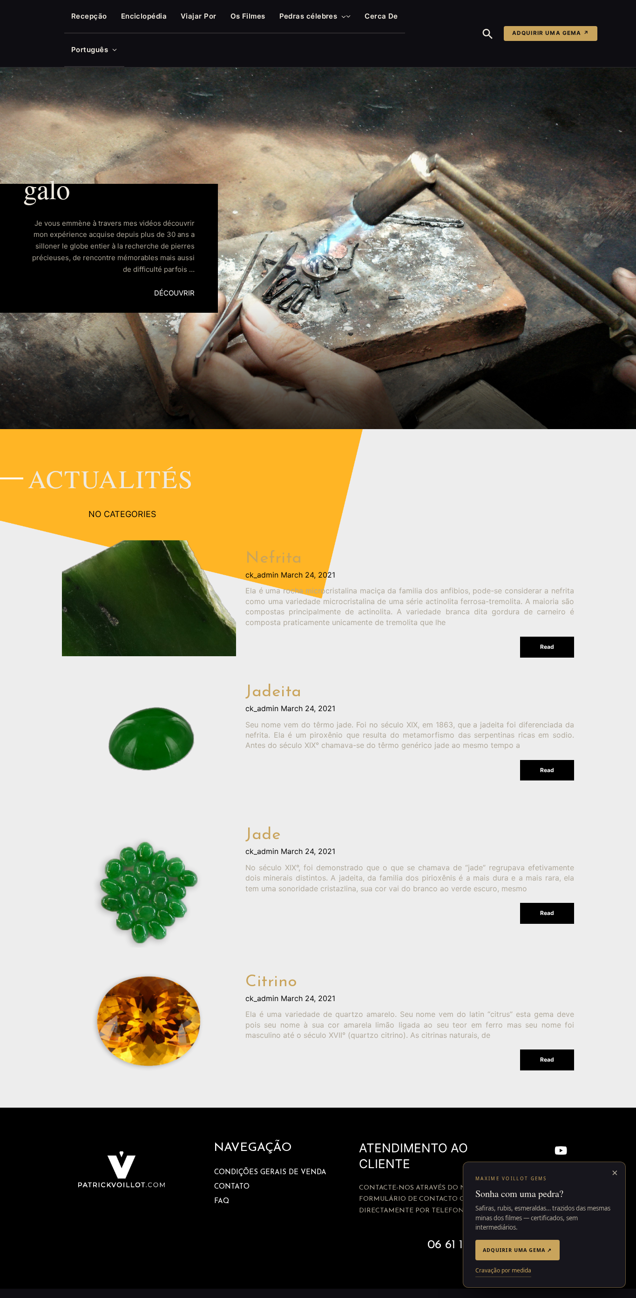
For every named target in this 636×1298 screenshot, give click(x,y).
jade (263, 835)
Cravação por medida (503, 1270)
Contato (232, 1187)
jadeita (273, 692)
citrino (271, 982)
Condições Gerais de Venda (270, 1172)
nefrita (273, 559)
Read (547, 646)
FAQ (221, 1201)
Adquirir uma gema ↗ (550, 33)
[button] (341, 16)
